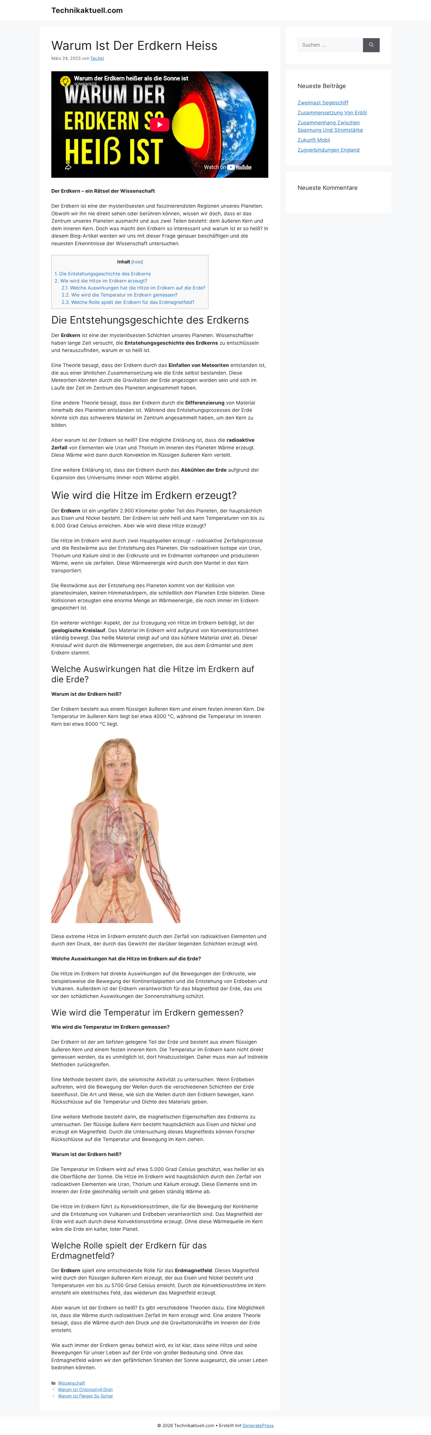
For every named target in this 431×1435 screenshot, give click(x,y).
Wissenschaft (71, 1382)
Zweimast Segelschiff (323, 103)
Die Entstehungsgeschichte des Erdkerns (103, 274)
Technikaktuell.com (87, 10)
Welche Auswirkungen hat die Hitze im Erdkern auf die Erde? (133, 288)
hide (137, 262)
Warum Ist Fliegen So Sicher (85, 1395)
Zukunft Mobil (314, 140)
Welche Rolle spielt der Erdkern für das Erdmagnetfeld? (128, 302)
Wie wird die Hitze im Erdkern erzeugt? (101, 281)
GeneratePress (258, 1425)
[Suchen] (371, 45)
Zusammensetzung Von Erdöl (332, 113)
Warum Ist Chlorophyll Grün (85, 1389)
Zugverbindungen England (329, 150)
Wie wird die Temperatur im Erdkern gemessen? (119, 295)
